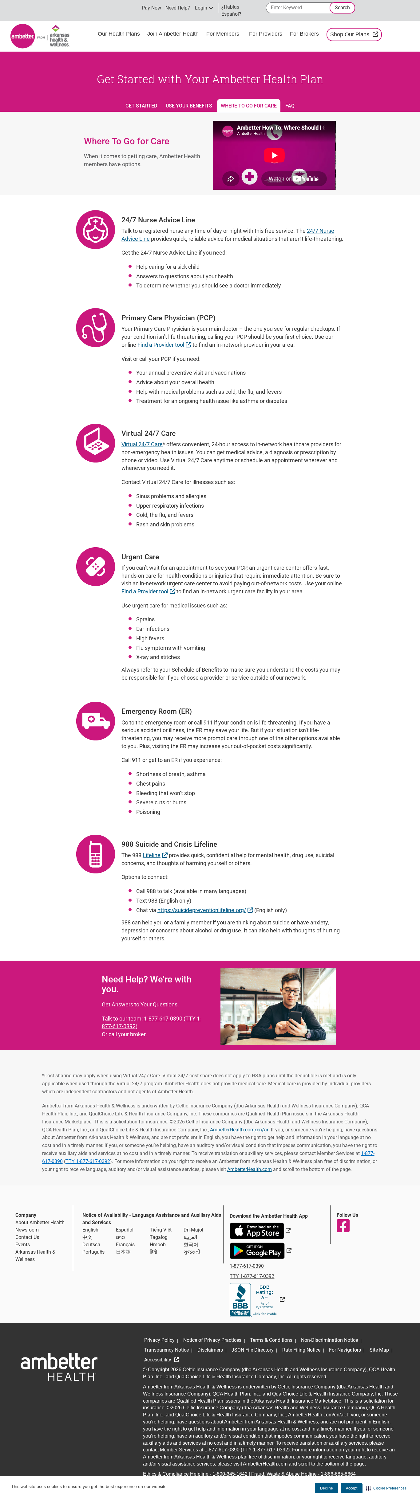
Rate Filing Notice (301, 1350)
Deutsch (91, 1244)
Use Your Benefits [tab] (189, 106)
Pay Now (151, 8)
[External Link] (257, 1299)
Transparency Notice (166, 1350)
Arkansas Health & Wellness (35, 1255)
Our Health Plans (119, 34)
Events (22, 1244)
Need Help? (177, 8)
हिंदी (153, 1252)
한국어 (191, 1244)
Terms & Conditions (271, 1340)
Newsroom (27, 1230)
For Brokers (305, 34)
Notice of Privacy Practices (212, 1340)
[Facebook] (343, 1225)
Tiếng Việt (161, 1230)
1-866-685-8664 (338, 1474)
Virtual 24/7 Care (142, 444)
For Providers (266, 34)
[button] (386, 1488)
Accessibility (158, 1360)
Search (342, 7)
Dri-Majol (193, 1230)
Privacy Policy (159, 1340)
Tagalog (159, 1237)
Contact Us (27, 1237)
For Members (222, 34)
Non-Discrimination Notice (329, 1340)
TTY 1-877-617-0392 (87, 1161)
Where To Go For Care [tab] (249, 106)
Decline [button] (326, 1488)
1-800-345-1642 (230, 1474)
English (90, 1230)
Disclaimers (210, 1350)
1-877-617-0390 (163, 1018)
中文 (87, 1237)
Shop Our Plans (356, 34)
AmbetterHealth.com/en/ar (239, 1130)
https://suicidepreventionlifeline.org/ (206, 910)
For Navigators (345, 1350)
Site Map (379, 1350)
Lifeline (156, 855)
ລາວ (120, 1237)
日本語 (123, 1252)
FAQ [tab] (290, 106)
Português (93, 1252)
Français (125, 1244)
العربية (190, 1237)
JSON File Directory (253, 1350)
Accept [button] (351, 1488)
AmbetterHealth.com (249, 1169)
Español (124, 1230)
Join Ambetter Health (173, 34)
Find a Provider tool (165, 344)
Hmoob (158, 1244)
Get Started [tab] (141, 106)
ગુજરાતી (192, 1252)
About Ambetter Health (40, 1222)
